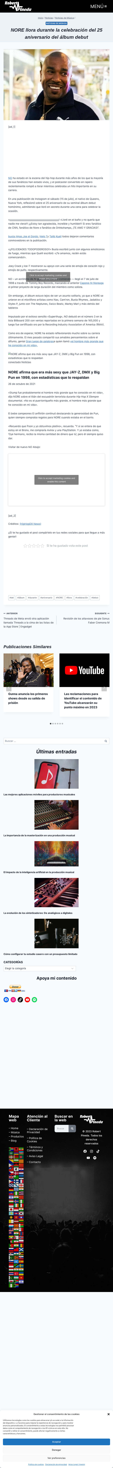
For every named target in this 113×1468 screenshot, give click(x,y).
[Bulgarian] (16, 1160)
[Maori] (11, 1233)
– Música (14, 1132)
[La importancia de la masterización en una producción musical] (56, 815)
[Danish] (16, 1173)
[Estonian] (21, 1177)
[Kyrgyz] (16, 1217)
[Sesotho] (16, 1253)
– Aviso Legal (35, 1156)
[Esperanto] (16, 1177)
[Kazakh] (11, 1213)
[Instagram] (13, 999)
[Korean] (21, 1213)
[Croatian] (21, 1169)
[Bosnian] (11, 1160)
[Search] (72, 1128)
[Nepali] (16, 1237)
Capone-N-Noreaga (92, 283)
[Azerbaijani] (21, 1152)
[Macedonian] (16, 1225)
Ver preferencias (56, 1458)
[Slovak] (21, 1257)
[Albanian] (16, 1148)
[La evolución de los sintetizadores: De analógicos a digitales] (56, 892)
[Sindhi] (11, 1257)
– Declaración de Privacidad (37, 1131)
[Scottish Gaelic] (21, 1249)
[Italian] (21, 1205)
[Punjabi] (16, 1245)
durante (32, 597)
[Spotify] (34, 999)
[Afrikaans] (11, 1148)
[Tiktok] (98, 1151)
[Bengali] (21, 1156)
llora (69, 597)
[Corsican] (16, 1169)
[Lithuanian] (21, 1221)
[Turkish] (16, 1273)
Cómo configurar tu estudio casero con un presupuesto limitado (40, 954)
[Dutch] (21, 1173)
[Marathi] (16, 1233)
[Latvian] (16, 1221)
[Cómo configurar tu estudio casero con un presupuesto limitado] (56, 933)
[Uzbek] (16, 1277)
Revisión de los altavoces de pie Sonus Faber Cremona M (86, 618)
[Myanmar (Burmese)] (11, 1237)
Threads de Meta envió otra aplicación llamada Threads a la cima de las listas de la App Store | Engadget (29, 620)
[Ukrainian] (21, 1273)
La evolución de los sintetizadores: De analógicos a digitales (38, 912)
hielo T (43, 236)
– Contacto (34, 1162)
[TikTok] (20, 999)
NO (10, 178)
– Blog (12, 1140)
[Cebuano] (11, 1165)
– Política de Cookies (34, 1140)
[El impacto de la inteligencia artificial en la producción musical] (56, 853)
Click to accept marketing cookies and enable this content (48, 277)
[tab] (50, 723)
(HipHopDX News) (30, 523)
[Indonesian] (11, 1205)
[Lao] (21, 1217)
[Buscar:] (56, 740)
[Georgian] (21, 1185)
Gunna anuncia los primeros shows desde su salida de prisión (28, 698)
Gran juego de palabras (40, 341)
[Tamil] (16, 1269)
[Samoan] (16, 1249)
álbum (20, 597)
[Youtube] (88, 1158)
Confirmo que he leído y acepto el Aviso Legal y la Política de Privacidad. (33, 1370)
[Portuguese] (11, 1245)
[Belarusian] (16, 1156)
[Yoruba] (11, 1285)
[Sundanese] (11, 1265)
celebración (81, 597)
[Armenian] (16, 1152)
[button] (108, 1414)
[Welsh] (11, 1281)
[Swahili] (16, 1265)
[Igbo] (21, 1201)
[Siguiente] (104, 687)
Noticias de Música (56, 23)
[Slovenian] (11, 1261)
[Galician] (16, 1185)
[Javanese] (16, 1209)
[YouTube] (27, 999)
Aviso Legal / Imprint (76, 1464)
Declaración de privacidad (56, 1464)
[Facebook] (6, 999)
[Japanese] (11, 1209)
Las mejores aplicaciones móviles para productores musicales (39, 794)
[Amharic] (21, 1148)
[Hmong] (21, 1197)
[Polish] (21, 1241)
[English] (11, 1177)
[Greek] (16, 1189)
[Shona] (21, 1253)
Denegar (56, 1449)
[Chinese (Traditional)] (11, 1169)
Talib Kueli (55, 236)
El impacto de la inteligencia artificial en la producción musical (39, 872)
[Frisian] (11, 1185)
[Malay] (11, 1229)
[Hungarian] (11, 1201)
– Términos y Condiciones (35, 1149)
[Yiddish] (21, 1281)
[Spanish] (21, 1261)
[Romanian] (21, 1245)
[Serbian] (11, 1253)
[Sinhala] (16, 1257)
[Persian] (16, 1241)
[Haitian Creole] (11, 1193)
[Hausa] (16, 1193)
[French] (21, 1181)
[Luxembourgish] (11, 1225)
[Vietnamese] (21, 1277)
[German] (11, 1189)
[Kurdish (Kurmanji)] (11, 1217)
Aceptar (56, 1441)
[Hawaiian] (21, 1193)
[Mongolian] (21, 1233)
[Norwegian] (21, 1237)
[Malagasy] (21, 1225)
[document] (56, 1348)
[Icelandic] (16, 1201)
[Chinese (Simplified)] (21, 1165)
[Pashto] (11, 1241)
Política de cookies (36, 1464)
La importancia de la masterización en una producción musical (39, 835)
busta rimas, (15, 236)
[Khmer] (16, 1213)
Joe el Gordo (30, 236)
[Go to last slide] (8, 687)
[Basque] (11, 1156)
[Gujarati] (21, 1189)
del (12, 597)
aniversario (46, 597)
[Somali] (16, 1261)
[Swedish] (21, 1265)
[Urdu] (11, 1277)
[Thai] (11, 1273)
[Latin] (11, 1221)
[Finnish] (16, 1181)
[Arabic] (11, 1152)
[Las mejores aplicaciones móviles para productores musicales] (56, 774)
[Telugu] (21, 1269)
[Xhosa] (16, 1281)
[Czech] (11, 1173)
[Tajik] (11, 1269)
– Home (13, 1128)
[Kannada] (21, 1209)
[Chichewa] (16, 1165)
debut (95, 597)
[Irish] (16, 1205)
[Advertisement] (56, 154)
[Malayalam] (16, 1229)
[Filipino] (11, 1181)
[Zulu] (16, 1285)
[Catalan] (21, 1160)
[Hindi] (16, 1197)
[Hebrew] (11, 1197)
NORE (59, 597)
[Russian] (11, 1249)
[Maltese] (21, 1229)
